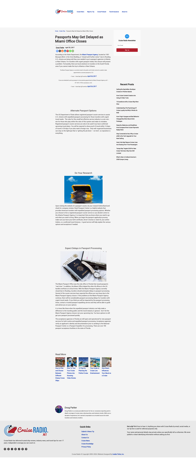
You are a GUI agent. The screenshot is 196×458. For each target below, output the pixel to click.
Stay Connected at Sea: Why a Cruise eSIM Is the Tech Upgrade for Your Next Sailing (127, 136)
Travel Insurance (114, 12)
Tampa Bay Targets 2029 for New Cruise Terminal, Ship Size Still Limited (126, 151)
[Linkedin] (65, 51)
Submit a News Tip (87, 431)
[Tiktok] (19, 449)
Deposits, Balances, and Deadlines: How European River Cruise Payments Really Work (127, 127)
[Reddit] (62, 51)
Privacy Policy (86, 447)
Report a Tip (90, 12)
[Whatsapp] (70, 51)
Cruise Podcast (101, 12)
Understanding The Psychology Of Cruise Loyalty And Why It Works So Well (126, 110)
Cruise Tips (62, 31)
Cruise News (80, 12)
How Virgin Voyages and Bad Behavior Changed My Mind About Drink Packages (127, 119)
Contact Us (85, 438)
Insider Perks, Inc (118, 454)
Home (56, 31)
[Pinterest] (67, 51)
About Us (124, 12)
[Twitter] (8, 449)
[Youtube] (15, 449)
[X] (60, 51)
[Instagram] (12, 449)
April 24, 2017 (92, 76)
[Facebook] (57, 51)
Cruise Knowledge (87, 444)
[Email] (73, 51)
